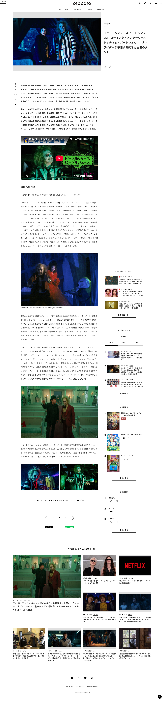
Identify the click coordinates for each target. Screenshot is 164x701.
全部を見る (124, 394)
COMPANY (79, 687)
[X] (150, 3)
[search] (140, 3)
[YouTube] (156, 3)
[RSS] (161, 3)
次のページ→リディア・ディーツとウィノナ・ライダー (59, 501)
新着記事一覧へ (124, 315)
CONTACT (69, 687)
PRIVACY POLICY (92, 687)
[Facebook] (145, 3)
